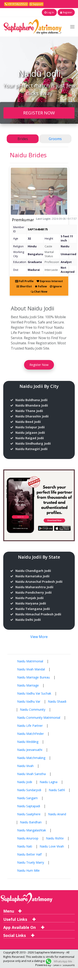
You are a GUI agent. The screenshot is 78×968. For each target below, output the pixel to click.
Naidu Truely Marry (30, 862)
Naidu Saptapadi (28, 806)
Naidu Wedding (27, 742)
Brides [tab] (23, 138)
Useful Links (15, 919)
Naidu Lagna (48, 782)
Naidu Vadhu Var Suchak (34, 693)
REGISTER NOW (39, 113)
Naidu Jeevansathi (29, 750)
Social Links (15, 935)
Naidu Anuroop (27, 838)
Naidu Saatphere (29, 814)
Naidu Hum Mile (28, 870)
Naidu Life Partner (30, 725)
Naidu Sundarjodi (29, 790)
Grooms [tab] (55, 138)
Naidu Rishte (55, 838)
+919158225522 (17, 4)
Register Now (39, 365)
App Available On (20, 927)
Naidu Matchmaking (31, 758)
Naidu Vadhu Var (28, 701)
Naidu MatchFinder (30, 734)
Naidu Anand (57, 814)
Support (37, 4)
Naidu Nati (24, 846)
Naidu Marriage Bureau (33, 677)
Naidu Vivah (25, 766)
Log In (50, 12)
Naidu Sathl (57, 790)
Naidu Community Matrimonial (38, 717)
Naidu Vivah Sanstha (31, 774)
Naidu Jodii (24, 782)
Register (67, 12)
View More (39, 636)
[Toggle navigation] (72, 27)
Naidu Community (32, 709)
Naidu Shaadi (57, 701)
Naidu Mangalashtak (31, 830)
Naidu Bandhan (31, 822)
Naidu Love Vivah (52, 846)
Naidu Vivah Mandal (31, 669)
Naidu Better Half (29, 854)
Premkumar (23, 219)
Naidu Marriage (28, 685)
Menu (8, 911)
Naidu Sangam (27, 798)
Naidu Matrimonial (30, 661)
